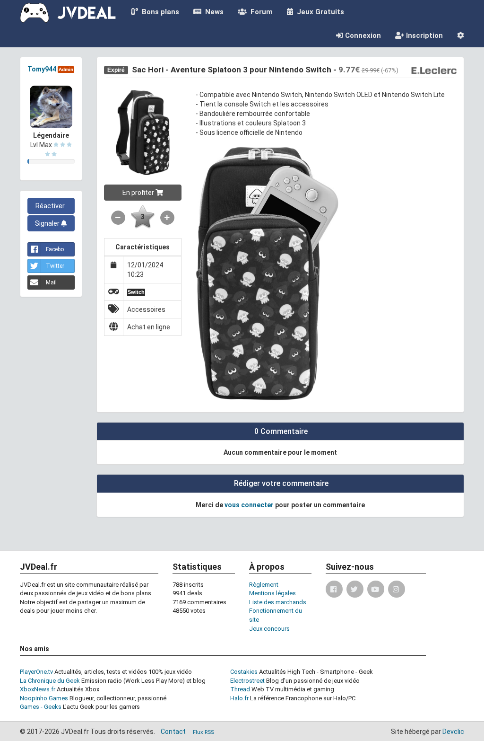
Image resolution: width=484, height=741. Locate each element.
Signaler (48, 223)
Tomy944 (41, 69)
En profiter (139, 192)
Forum (260, 12)
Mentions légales (272, 593)
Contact (173, 731)
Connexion (362, 35)
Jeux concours (269, 628)
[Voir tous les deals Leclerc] (434, 70)
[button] (460, 35)
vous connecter (249, 505)
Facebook (58, 249)
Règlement (263, 584)
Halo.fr (239, 698)
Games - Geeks (40, 706)
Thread (240, 689)
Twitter (55, 266)
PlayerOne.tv (36, 671)
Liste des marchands (277, 602)
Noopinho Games (44, 698)
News (212, 12)
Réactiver (50, 206)
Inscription (423, 35)
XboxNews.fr (37, 689)
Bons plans (158, 12)
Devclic (453, 731)
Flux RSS (203, 732)
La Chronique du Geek (50, 680)
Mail (51, 282)
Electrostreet (247, 680)
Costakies (244, 671)
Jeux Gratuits (318, 12)
